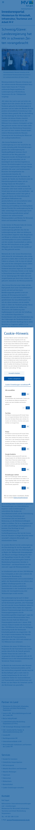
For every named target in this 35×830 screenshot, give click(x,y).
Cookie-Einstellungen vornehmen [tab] (16, 384)
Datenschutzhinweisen (21, 498)
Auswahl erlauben (14, 373)
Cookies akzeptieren (14, 379)
